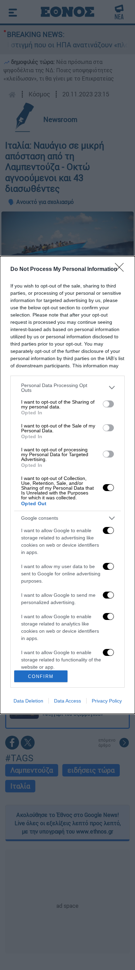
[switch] (108, 404)
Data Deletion (28, 701)
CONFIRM (41, 676)
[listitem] (67, 388)
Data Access (67, 701)
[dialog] (67, 485)
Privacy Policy (107, 701)
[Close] (121, 269)
